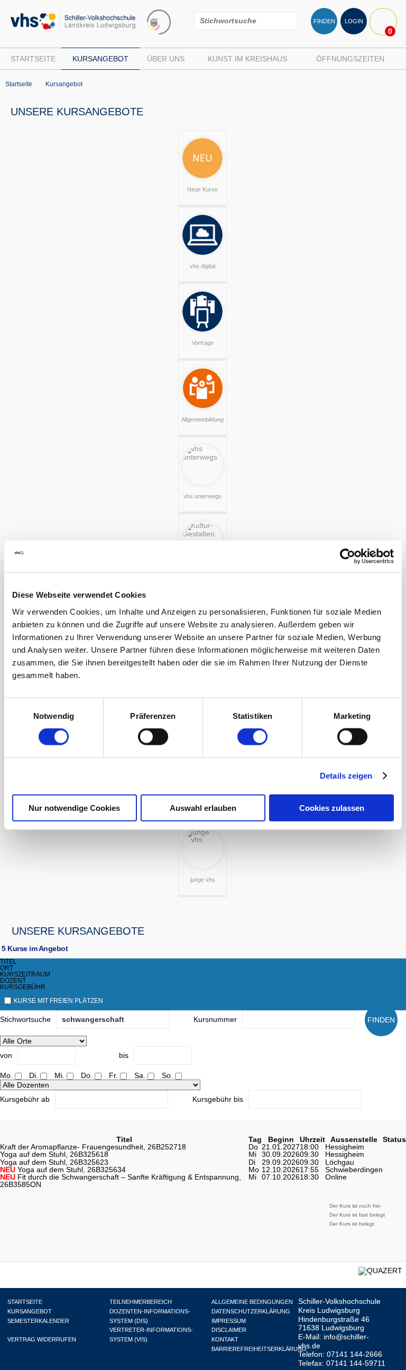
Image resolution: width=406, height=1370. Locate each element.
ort (6, 968)
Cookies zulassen (331, 807)
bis (123, 1055)
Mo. (6, 1075)
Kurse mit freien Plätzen (58, 1000)
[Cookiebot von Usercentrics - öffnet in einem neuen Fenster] (347, 556)
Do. (87, 1075)
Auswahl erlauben (203, 807)
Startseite (33, 58)
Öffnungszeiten (350, 58)
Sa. (139, 1075)
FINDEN (324, 21)
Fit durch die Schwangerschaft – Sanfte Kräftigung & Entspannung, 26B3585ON (120, 1181)
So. (167, 1075)
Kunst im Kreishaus (247, 58)
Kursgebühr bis (217, 1099)
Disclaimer (228, 1330)
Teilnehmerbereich (140, 1302)
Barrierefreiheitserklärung (259, 1349)
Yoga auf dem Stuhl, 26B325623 (54, 1162)
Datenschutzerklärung (250, 1311)
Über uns (165, 58)
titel (8, 961)
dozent (13, 980)
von (6, 1055)
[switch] (153, 736)
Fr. (113, 1075)
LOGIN (354, 21)
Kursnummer (215, 1019)
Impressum (228, 1321)
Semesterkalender (38, 1321)
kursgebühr (22, 987)
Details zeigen (346, 775)
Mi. (59, 1075)
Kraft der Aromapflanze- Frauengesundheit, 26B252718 (93, 1147)
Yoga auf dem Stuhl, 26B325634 (63, 1169)
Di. (33, 1075)
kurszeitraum (25, 974)
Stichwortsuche (25, 1019)
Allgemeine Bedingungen (252, 1302)
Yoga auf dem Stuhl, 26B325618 (54, 1154)
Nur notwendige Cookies (74, 807)
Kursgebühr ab (25, 1099)
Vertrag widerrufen (41, 1339)
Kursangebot (100, 58)
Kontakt (224, 1339)
